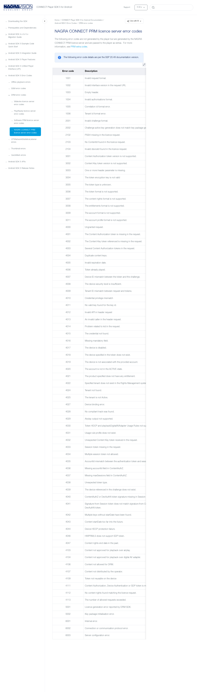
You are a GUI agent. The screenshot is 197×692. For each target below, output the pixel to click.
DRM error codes (18, 95)
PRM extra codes (79, 47)
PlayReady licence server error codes (25, 112)
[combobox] (171, 7)
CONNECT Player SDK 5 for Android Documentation (82, 20)
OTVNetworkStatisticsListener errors (24, 140)
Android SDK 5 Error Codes (20, 76)
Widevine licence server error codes (24, 103)
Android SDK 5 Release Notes (21, 168)
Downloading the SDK (17, 21)
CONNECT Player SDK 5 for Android (54, 7)
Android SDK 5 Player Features (21, 60)
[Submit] (153, 7)
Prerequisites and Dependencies (22, 28)
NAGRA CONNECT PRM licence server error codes (25, 131)
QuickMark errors (18, 155)
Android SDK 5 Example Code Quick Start (21, 45)
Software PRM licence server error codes (26, 122)
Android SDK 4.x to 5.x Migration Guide (18, 35)
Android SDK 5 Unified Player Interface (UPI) (20, 67)
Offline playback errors (20, 82)
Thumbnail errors (18, 149)
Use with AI (134, 21)
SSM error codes (18, 89)
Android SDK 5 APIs (17, 162)
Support (127, 7)
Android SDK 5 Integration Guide (22, 53)
